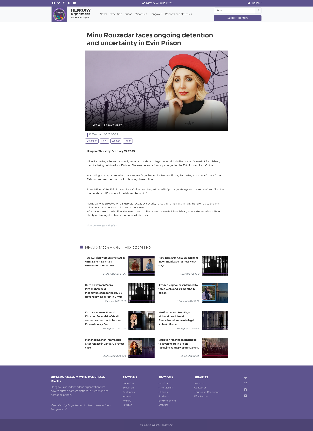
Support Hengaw (237, 18)
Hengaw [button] (155, 14)
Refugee (127, 405)
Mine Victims (165, 387)
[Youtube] (246, 396)
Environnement (167, 400)
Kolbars (127, 400)
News (103, 14)
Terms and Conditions (206, 392)
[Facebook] (246, 390)
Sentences (129, 392)
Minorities (141, 14)
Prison (128, 14)
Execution (116, 14)
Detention (92, 141)
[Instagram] (246, 384)
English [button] (255, 3)
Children (163, 392)
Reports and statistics (178, 14)
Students (163, 396)
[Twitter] (246, 378)
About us (199, 383)
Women (116, 141)
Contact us (200, 387)
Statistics (163, 405)
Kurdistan (163, 383)
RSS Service (201, 396)
